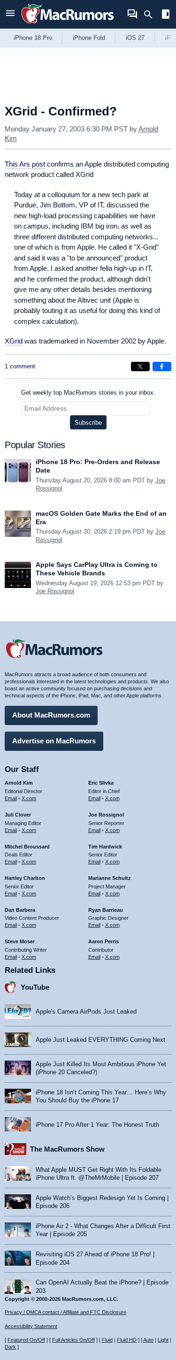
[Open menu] (10, 14)
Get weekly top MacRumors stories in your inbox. (88, 392)
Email (11, 798)
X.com (29, 798)
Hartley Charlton (25, 878)
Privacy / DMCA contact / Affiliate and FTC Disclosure (65, 1312)
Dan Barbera (20, 910)
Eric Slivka (101, 783)
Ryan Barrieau (105, 910)
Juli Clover (18, 815)
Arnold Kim (19, 783)
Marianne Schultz (109, 878)
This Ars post (25, 164)
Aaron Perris (103, 941)
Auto (148, 1340)
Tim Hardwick (105, 846)
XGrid (14, 341)
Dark (10, 1347)
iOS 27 (135, 37)
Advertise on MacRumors (54, 741)
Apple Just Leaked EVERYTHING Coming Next (100, 1039)
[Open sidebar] (165, 15)
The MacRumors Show (67, 1149)
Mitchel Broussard (27, 846)
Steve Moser (20, 941)
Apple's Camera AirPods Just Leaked (86, 1011)
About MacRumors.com (51, 715)
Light (163, 1340)
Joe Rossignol (55, 591)
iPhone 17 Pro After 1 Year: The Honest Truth (97, 1124)
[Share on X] (140, 366)
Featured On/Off (26, 1340)
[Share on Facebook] (162, 366)
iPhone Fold (89, 37)
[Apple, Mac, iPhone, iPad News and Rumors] (68, 24)
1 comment (20, 366)
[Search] (151, 15)
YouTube (35, 987)
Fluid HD (127, 1340)
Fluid (107, 1340)
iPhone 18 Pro (33, 37)
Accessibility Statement (31, 1326)
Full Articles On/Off (73, 1340)
